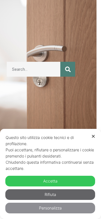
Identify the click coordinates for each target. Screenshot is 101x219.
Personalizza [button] (50, 208)
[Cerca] (67, 69)
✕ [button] (93, 136)
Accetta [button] (50, 181)
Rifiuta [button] (50, 194)
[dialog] (50, 174)
